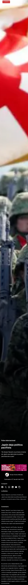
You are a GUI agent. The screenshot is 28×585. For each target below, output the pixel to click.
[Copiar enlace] (19, 487)
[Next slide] (25, 467)
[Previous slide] (3, 467)
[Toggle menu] (25, 2)
